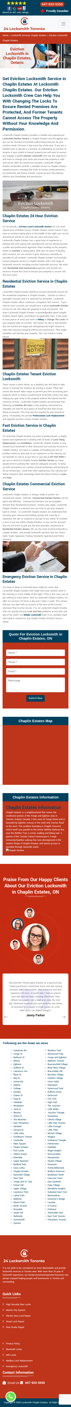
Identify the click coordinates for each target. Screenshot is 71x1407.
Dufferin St (18, 1067)
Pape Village (54, 1185)
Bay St (16, 1078)
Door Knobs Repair (15, 1327)
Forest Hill (18, 1185)
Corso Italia (53, 1081)
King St (17, 1098)
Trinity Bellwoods (56, 1167)
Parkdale (52, 1147)
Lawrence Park (20, 1192)
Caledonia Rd (19, 1050)
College (17, 1088)
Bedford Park (19, 1164)
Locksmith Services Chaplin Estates (28, 35)
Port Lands (18, 1150)
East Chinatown (21, 1123)
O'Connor (52, 1205)
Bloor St (17, 1074)
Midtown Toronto (56, 1060)
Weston (17, 1112)
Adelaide (17, 1102)
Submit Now (35, 698)
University (18, 1081)
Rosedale (18, 1209)
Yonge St (17, 1054)
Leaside (51, 1202)
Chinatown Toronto (57, 1219)
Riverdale (17, 1157)
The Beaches (19, 1119)
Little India (18, 1133)
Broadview (18, 1105)
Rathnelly (17, 1216)
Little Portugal (54, 1126)
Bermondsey (54, 1195)
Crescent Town (55, 1178)
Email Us (13, 1383)
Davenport (52, 1085)
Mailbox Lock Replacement (19, 1360)
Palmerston (53, 1143)
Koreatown (53, 1116)
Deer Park (18, 1178)
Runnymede (53, 1157)
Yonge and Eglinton (57, 1057)
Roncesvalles (54, 1154)
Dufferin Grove (55, 1091)
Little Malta (53, 1109)
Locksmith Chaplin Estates (35, 1402)
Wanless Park (54, 1050)
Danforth (17, 1126)
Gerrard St (18, 1129)
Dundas (17, 1091)
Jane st (17, 1109)
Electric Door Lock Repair (18, 1315)
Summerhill (18, 1219)
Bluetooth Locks (14, 1349)
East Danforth (54, 1181)
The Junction (54, 1105)
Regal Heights (54, 1150)
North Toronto (20, 1205)
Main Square (19, 1143)
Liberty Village (54, 1119)
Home (5, 35)
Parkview (52, 1209)
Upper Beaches (21, 1161)
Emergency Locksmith (17, 1366)
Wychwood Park (55, 1054)
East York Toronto (56, 1216)
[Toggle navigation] (63, 23)
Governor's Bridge (56, 1199)
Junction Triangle (56, 1112)
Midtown (17, 1199)
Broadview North (56, 1174)
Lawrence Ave (20, 1071)
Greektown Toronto (22, 1136)
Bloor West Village (56, 1067)
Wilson (16, 1060)
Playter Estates (20, 1147)
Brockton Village (55, 1074)
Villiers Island (20, 1154)
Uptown (17, 1223)
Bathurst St (18, 1057)
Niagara (51, 1136)
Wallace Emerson (56, 1171)
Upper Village (20, 1188)
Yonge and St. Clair (22, 1181)
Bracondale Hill (55, 1071)
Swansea (52, 1164)
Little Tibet (53, 1129)
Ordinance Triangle (57, 1140)
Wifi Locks (11, 1355)
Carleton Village (55, 1078)
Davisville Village (21, 1174)
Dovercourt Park (55, 1088)
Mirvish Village (55, 1133)
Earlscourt (52, 1095)
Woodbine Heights (56, 1188)
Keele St (17, 1116)
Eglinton (17, 1064)
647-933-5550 (52, 4)
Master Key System (15, 1310)
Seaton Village (55, 1161)
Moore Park (19, 1202)
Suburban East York (57, 1192)
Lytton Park (18, 1195)
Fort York (52, 1098)
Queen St (18, 1095)
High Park (52, 1102)
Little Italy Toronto (56, 1123)
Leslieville (18, 1140)
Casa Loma (19, 1167)
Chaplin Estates (21, 1171)
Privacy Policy (13, 1343)
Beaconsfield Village (58, 1064)
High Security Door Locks (18, 1304)
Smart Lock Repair (15, 1321)
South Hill (18, 1212)
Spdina (16, 1085)
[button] (29, 913)
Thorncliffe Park (55, 1212)
